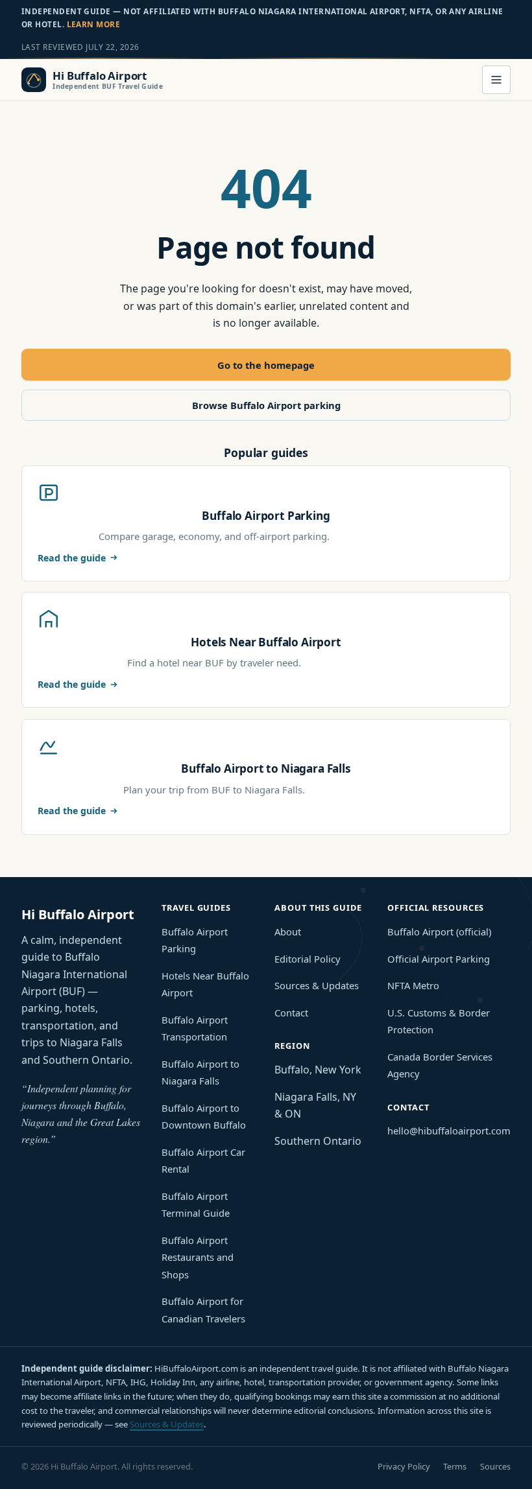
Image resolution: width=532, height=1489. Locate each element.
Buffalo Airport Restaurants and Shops (198, 1257)
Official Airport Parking (438, 958)
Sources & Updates (316, 985)
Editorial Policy (307, 958)
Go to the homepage (266, 364)
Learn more (94, 24)
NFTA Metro (413, 985)
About (287, 931)
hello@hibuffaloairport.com (449, 1130)
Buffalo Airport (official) (439, 931)
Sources (495, 1466)
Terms (454, 1466)
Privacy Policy (404, 1466)
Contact (291, 1012)
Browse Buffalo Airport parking (266, 405)
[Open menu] (496, 79)
